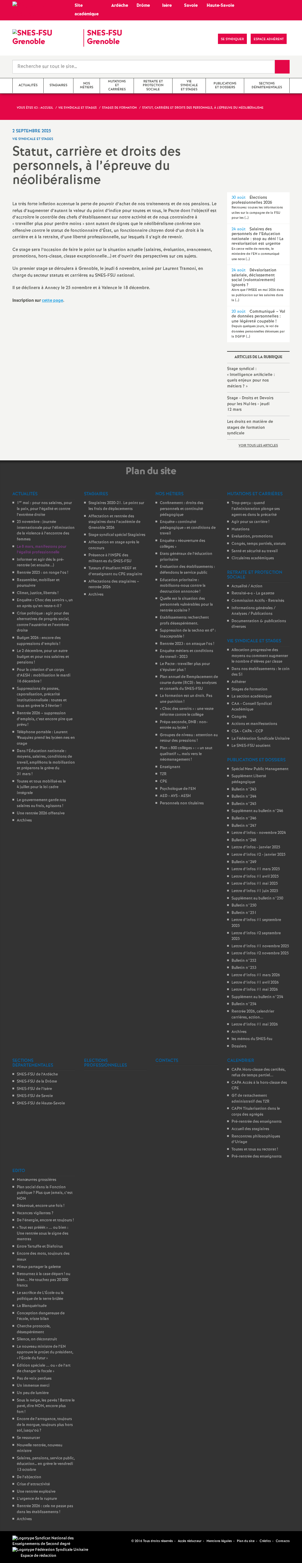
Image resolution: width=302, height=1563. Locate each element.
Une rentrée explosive (36, 1491)
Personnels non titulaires (182, 803)
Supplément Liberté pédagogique (249, 779)
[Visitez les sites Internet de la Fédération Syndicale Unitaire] (50, 1550)
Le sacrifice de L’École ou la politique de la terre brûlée (40, 1296)
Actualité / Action (247, 586)
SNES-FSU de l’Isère (34, 1089)
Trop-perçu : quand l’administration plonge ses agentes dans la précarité (256, 508)
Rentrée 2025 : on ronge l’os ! (42, 573)
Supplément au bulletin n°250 (257, 898)
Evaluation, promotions (252, 536)
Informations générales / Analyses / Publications (253, 611)
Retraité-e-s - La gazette (253, 593)
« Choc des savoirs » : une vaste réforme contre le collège (187, 712)
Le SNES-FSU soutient (251, 746)
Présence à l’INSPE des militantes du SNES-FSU (110, 558)
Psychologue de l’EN (178, 789)
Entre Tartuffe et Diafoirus (40, 1246)
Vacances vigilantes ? (35, 1213)
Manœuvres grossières (36, 1180)
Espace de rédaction (38, 1556)
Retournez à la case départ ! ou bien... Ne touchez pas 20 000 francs (43, 1279)
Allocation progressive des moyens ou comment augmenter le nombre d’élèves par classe (260, 655)
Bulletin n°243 (244, 789)
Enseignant (170, 767)
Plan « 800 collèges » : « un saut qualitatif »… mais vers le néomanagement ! (186, 753)
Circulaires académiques (253, 558)
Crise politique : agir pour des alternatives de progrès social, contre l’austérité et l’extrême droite (43, 622)
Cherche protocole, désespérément (33, 1329)
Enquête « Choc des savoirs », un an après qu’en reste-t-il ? (45, 603)
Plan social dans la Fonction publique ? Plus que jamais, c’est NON (45, 1193)
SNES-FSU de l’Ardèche (37, 1074)
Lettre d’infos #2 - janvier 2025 (258, 855)
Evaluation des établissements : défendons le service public (187, 570)
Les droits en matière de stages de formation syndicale (250, 427)
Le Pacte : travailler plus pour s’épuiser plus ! (185, 667)
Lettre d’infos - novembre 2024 (259, 833)
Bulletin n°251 (244, 913)
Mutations (241, 529)
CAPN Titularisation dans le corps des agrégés (256, 1111)
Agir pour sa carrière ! (250, 522)
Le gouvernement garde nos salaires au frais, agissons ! (41, 803)
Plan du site (246, 1541)
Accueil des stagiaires (250, 1129)
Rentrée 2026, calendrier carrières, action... (253, 1014)
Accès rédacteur (189, 1541)
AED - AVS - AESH (175, 796)
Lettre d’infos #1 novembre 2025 (260, 946)
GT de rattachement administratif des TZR (251, 1098)
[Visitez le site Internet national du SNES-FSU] (52, 1541)
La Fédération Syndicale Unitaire (261, 738)
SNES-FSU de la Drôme (37, 1081)
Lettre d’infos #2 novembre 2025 (260, 953)
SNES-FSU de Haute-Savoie (41, 1103)
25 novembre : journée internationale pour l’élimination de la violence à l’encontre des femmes (46, 530)
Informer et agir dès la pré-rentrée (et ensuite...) (40, 562)
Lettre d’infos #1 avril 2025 (255, 876)
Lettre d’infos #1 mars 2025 (256, 869)
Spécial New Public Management (260, 769)
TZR (163, 774)
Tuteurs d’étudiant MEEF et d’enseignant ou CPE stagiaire (115, 571)
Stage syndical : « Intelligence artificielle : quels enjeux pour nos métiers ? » (251, 377)
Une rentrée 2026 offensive (41, 813)
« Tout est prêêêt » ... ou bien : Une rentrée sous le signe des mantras (42, 1233)
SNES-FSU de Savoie (35, 1096)
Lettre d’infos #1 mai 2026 (255, 989)
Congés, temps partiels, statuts (259, 544)
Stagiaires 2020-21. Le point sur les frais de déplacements (116, 506)
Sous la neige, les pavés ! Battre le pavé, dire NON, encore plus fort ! (46, 1406)
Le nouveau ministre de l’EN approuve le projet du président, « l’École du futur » (45, 1352)
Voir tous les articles (258, 445)
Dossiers (239, 1046)
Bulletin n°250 (244, 905)
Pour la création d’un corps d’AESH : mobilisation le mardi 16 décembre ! (43, 675)
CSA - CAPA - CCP (247, 731)
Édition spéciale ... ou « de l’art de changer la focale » (43, 1368)
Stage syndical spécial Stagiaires (116, 535)
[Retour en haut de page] (22, 1540)
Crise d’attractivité (33, 1484)
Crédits (265, 1541)
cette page (52, 300)
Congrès (239, 717)
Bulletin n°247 (244, 826)
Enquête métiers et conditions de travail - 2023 (186, 654)
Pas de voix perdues (34, 1378)
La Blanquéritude (32, 1306)
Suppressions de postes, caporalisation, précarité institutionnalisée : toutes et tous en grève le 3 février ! (42, 697)
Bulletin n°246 (244, 818)
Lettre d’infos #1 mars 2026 (256, 975)
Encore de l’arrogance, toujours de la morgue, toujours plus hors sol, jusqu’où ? (45, 1424)
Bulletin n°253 (244, 968)
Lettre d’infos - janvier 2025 (256, 847)
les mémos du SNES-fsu (252, 1039)
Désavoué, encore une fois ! (40, 1206)
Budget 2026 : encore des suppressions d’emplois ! (39, 641)
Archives (24, 820)
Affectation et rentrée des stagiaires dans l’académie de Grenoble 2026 (114, 522)
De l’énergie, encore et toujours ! (45, 1220)
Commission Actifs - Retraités (258, 601)
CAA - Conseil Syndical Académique (252, 707)
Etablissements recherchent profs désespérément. (184, 620)
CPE (163, 781)
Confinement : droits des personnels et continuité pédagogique (181, 508)
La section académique (252, 696)
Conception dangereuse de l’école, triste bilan (41, 1316)
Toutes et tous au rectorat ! (255, 1149)
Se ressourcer (28, 1438)
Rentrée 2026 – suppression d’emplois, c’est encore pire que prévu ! (45, 719)
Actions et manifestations (254, 724)
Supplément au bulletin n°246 (257, 811)
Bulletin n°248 (244, 840)
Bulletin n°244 (244, 796)
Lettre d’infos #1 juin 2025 (255, 891)
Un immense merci (33, 1385)
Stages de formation (249, 689)
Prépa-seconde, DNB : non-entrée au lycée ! (184, 725)
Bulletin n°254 (244, 1004)
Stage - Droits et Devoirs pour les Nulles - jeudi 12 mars (250, 404)
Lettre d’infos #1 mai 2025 (255, 883)
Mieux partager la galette (39, 1267)
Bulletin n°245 (244, 804)
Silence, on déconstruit (37, 1339)
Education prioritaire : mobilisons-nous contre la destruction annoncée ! (183, 585)
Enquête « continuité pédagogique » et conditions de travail (188, 527)
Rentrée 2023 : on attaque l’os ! (187, 644)
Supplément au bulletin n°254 (257, 997)
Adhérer (239, 682)
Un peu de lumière (33, 1393)
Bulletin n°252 (244, 961)
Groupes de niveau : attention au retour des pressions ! (189, 738)
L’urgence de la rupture (37, 1499)
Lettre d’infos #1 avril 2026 (255, 982)
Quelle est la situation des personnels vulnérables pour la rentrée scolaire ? (186, 604)
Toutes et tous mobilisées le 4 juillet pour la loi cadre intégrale (41, 787)
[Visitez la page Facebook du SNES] (127, 1541)
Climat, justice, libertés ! (37, 593)
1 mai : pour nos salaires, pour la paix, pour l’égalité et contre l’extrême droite (44, 508)
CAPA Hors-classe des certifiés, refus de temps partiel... (258, 1072)
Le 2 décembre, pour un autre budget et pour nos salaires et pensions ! (43, 656)
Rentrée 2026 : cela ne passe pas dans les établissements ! (45, 1509)
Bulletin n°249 (244, 862)
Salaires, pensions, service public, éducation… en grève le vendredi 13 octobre (46, 1464)
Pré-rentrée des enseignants (257, 1121)
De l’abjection (29, 1477)
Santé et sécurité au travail (255, 551)
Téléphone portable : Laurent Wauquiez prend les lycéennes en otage (46, 738)
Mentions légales (219, 1541)
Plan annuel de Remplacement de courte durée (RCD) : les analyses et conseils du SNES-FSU (189, 682)
